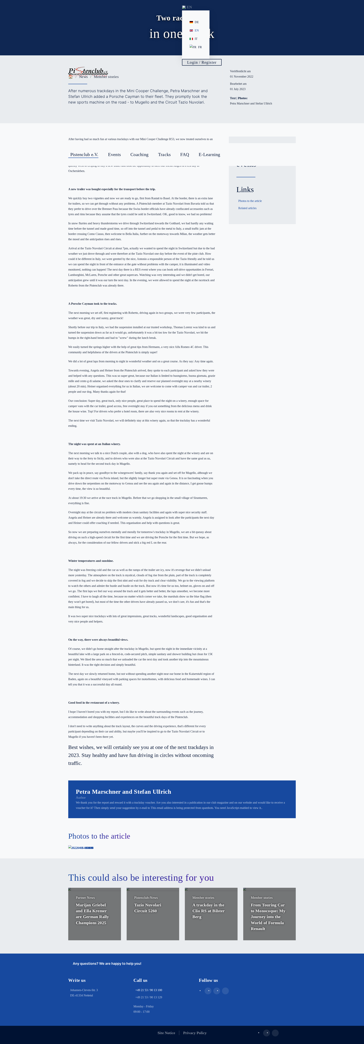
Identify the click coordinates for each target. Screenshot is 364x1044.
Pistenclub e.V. (84, 154)
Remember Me (206, 79)
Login (200, 88)
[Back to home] (88, 71)
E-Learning (209, 154)
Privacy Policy (195, 1033)
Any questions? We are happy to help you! (106, 964)
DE (197, 22)
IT (196, 38)
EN (197, 30)
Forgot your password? (203, 108)
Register (202, 98)
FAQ (184, 154)
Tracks (164, 154)
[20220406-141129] (80, 847)
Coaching (139, 154)
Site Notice (166, 1033)
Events (114, 154)
